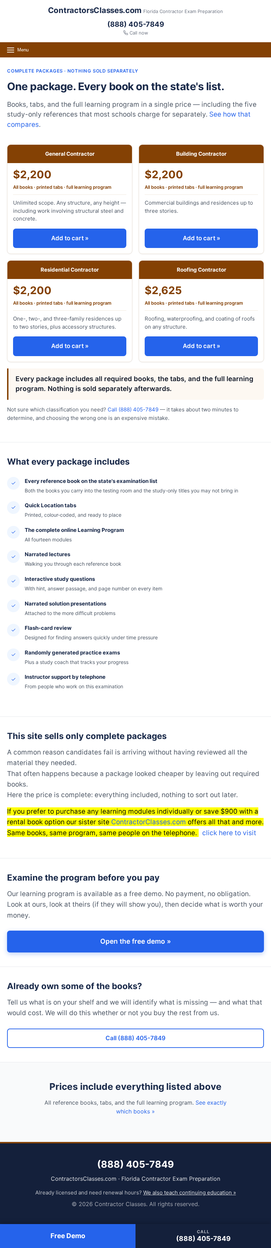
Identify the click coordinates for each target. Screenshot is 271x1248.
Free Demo (67, 1236)
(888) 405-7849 (135, 24)
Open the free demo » (135, 941)
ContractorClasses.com (148, 822)
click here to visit (228, 833)
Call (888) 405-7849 (133, 409)
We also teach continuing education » (189, 1192)
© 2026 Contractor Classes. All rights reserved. (135, 1203)
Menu (23, 49)
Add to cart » (70, 238)
